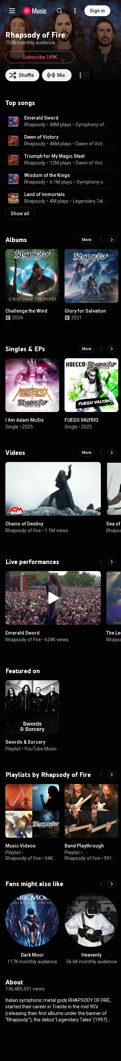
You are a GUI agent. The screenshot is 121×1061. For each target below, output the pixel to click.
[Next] (112, 240)
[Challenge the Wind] (32, 276)
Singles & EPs (25, 349)
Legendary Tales (90, 201)
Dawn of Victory (41, 137)
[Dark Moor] (32, 920)
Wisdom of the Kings (47, 175)
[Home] (35, 11)
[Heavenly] (91, 920)
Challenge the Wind (26, 311)
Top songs (20, 103)
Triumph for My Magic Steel (54, 156)
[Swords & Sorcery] (32, 707)
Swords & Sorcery (25, 742)
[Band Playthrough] (91, 811)
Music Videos (20, 845)
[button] (13, 121)
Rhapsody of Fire (23, 530)
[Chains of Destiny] (53, 489)
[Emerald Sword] (53, 598)
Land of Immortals (44, 194)
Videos (15, 453)
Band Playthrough (84, 845)
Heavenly (91, 955)
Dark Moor (32, 955)
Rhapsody (34, 124)
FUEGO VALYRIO (81, 420)
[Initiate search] (59, 10)
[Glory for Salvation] (91, 276)
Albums (16, 240)
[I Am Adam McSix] (32, 385)
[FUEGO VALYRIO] (91, 385)
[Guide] (12, 11)
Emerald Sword (41, 118)
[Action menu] (80, 75)
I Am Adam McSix (24, 420)
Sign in (97, 10)
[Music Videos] (32, 811)
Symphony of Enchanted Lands (92, 124)
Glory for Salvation (85, 311)
